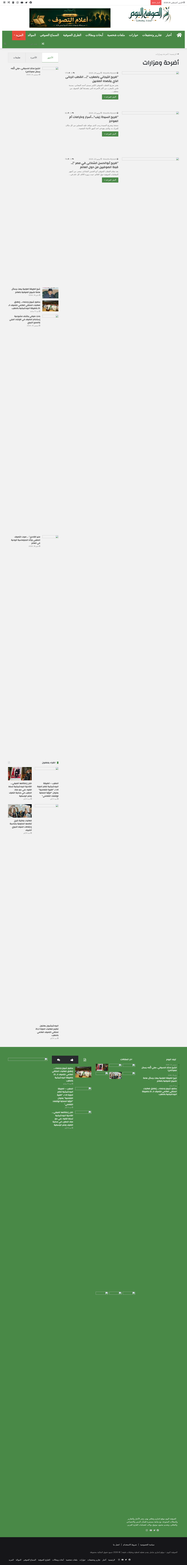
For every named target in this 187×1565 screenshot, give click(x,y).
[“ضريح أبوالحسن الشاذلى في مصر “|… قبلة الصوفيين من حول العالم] (150, 176)
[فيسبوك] (157, 1530)
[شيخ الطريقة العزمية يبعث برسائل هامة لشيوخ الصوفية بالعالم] (50, 292)
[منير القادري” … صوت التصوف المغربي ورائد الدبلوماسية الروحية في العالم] (50, 644)
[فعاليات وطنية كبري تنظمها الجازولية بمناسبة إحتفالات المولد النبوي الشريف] (20, 810)
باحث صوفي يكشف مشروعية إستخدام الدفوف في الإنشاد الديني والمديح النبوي (24, 319)
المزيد (19, 35)
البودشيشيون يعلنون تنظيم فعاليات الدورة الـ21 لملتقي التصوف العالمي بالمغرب (47, 1030)
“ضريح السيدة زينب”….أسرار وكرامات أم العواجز (93, 119)
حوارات (133, 35)
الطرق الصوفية (72, 35)
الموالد (32, 35)
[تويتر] (153, 1530)
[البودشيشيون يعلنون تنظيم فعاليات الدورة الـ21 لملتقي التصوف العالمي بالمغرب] (46, 913)
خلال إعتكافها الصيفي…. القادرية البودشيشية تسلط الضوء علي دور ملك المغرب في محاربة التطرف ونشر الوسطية (20, 789)
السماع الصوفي (49, 35)
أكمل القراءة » (110, 97)
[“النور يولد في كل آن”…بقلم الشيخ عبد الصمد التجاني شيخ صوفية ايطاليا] (129, 1295)
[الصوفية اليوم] (156, 14)
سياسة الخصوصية (147, 1544)
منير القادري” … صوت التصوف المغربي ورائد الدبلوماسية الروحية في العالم (25, 540)
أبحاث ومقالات (94, 35)
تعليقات (16, 57)
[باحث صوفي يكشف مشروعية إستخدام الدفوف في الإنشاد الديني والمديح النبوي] (50, 424)
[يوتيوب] (150, 1530)
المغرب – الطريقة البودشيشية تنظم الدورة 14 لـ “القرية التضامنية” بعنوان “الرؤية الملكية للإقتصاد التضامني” (47, 789)
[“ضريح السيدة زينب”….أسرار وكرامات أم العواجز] (150, 132)
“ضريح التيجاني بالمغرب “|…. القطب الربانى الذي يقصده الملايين (91, 79)
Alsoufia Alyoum (109, 73)
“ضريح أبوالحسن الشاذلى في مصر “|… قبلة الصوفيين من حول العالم (94, 165)
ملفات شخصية (116, 35)
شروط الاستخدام (130, 1544)
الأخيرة (34, 57)
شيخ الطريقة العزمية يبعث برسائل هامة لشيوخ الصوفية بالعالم (26, 290)
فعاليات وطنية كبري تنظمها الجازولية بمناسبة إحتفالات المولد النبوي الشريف (21, 825)
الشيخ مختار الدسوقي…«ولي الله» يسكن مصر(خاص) (25, 70)
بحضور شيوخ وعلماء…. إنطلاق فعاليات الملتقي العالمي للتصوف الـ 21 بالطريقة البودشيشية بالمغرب (24, 305)
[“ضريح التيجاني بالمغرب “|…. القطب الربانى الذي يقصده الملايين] (150, 89)
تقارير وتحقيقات (152, 35)
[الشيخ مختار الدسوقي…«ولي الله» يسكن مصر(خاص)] (50, 176)
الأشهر (50, 57)
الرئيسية (173, 54)
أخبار (169, 35)
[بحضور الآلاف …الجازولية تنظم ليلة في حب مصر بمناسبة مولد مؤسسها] (102, 1295)
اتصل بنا (116, 1544)
